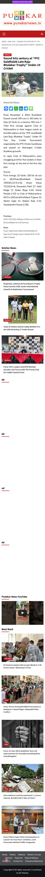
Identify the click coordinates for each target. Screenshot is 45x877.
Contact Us (18, 861)
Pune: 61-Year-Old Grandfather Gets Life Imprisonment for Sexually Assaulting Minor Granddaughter (22, 754)
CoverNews (37, 869)
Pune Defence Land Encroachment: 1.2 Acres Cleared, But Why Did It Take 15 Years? (22, 796)
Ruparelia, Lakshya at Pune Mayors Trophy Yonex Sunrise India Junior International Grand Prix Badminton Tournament (22, 286)
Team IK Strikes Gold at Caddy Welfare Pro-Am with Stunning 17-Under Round (22, 328)
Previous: (22, 219)
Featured (18, 858)
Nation (13, 854)
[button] (4, 34)
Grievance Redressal (34, 861)
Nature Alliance (31, 858)
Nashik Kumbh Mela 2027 (22, 2)
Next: (22, 232)
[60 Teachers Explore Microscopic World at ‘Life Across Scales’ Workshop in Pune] (23, 648)
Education (8, 658)
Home (4, 854)
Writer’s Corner (34, 854)
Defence (21, 854)
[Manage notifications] (6, 860)
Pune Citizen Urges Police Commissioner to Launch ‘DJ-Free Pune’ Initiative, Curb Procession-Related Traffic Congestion (21, 840)
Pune (6, 700)
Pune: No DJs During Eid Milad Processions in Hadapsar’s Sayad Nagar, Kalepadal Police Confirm (22, 709)
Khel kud (7, 55)
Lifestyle (8, 858)
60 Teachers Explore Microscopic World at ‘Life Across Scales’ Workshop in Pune (23, 666)
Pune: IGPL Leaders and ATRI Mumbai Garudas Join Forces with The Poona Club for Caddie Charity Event (21, 370)
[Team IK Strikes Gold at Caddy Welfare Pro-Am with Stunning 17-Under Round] (23, 309)
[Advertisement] (22, 406)
